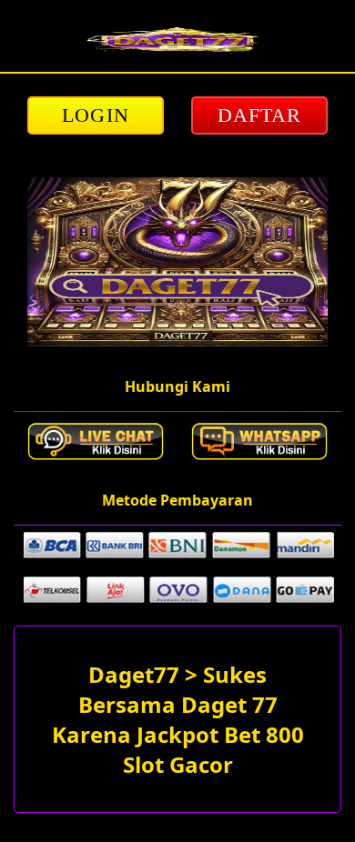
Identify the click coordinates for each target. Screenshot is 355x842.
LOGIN (95, 115)
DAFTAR (260, 115)
